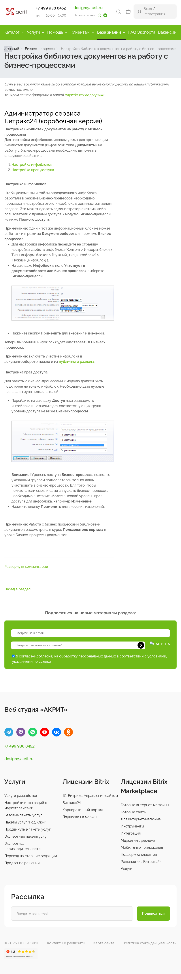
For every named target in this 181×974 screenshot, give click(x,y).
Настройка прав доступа (32, 170)
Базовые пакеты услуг (23, 815)
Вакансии (167, 32)
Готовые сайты (133, 812)
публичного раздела (76, 361)
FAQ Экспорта (141, 32)
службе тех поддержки (84, 95)
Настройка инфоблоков (31, 164)
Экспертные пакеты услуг (26, 836)
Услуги (33, 32)
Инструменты (132, 826)
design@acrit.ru (88, 7)
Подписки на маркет (79, 817)
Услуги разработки (20, 796)
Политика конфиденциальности (150, 943)
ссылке (45, 661)
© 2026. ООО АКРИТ (21, 943)
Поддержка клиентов (139, 854)
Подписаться (153, 913)
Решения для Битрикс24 (141, 862)
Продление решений (22, 863)
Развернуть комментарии (26, 566)
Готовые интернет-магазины (145, 805)
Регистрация (154, 14)
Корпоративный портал (82, 810)
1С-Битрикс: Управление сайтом (90, 796)
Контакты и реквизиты (66, 943)
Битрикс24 (71, 803)
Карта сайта (103, 943)
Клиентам (80, 32)
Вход (147, 9)
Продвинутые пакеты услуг (27, 829)
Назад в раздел (17, 589)
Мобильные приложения (142, 847)
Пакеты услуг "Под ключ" (25, 822)
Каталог (11, 32)
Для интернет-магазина (141, 819)
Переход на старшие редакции (30, 856)
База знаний (109, 32)
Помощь (55, 32)
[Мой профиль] (139, 11)
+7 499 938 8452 (51, 8)
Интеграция (131, 833)
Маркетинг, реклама (138, 840)
